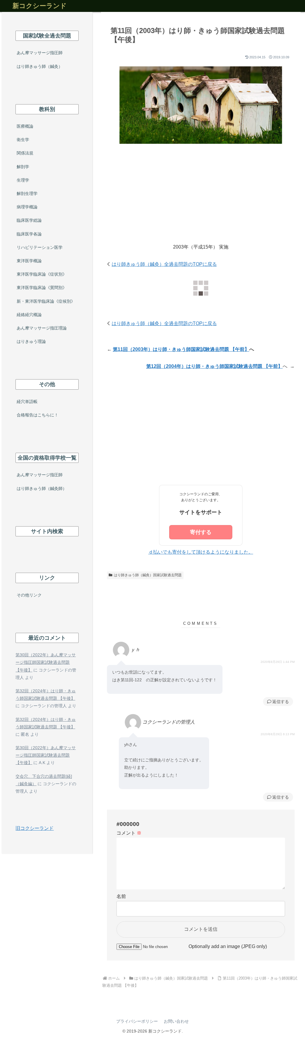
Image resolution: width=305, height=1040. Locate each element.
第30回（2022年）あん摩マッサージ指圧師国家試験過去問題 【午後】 (45, 662)
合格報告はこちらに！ (37, 415)
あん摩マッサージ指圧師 (40, 52)
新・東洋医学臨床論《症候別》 (46, 301)
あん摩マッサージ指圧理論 (42, 328)
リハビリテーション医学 (40, 247)
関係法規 (25, 153)
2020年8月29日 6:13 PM (278, 734)
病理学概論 (27, 206)
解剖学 (23, 166)
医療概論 (25, 126)
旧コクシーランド (34, 828)
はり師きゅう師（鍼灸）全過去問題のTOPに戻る (164, 264)
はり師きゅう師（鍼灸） (40, 66)
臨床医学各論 (29, 234)
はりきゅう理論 (31, 341)
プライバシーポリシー (137, 1021)
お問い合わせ (176, 1021)
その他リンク (29, 595)
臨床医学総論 (29, 220)
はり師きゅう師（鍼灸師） (42, 488)
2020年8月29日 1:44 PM (278, 661)
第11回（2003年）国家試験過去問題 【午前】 (181, 349)
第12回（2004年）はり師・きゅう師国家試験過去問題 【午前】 (214, 366)
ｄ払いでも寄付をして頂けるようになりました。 (200, 552)
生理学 (23, 180)
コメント (128, 833)
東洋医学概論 (29, 260)
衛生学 (23, 139)
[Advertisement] (201, 199)
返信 (276, 701)
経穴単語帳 (27, 401)
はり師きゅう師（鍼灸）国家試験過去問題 (148, 575)
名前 (121, 896)
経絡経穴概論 (29, 314)
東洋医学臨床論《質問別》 (42, 287)
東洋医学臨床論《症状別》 (42, 274)
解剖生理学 (27, 193)
